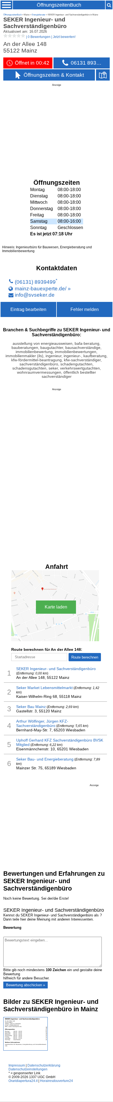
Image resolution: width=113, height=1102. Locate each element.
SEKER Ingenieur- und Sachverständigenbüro (56, 668)
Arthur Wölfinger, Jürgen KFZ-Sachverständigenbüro (42, 723)
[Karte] (103, 75)
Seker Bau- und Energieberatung (45, 759)
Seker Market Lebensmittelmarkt (44, 687)
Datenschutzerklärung (43, 1065)
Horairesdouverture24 (56, 1081)
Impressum (17, 1065)
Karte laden (56, 607)
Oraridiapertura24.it (23, 1081)
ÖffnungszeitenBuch (59, 5)
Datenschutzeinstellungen (28, 1069)
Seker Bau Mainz (31, 706)
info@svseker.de (35, 295)
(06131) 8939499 (35, 282)
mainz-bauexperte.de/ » (43, 288)
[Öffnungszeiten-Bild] (25, 1049)
